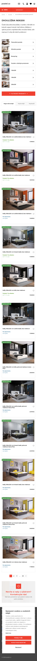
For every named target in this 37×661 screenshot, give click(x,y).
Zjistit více (8, 633)
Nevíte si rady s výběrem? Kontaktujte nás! (18, 593)
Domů (3, 14)
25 (23, 576)
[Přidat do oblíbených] (33, 137)
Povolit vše (18, 638)
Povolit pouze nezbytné (18, 642)
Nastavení (18, 647)
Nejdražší (32, 103)
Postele (10, 14)
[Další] (26, 576)
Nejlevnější (21, 103)
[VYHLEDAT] (35, 9)
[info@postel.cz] (19, 4)
